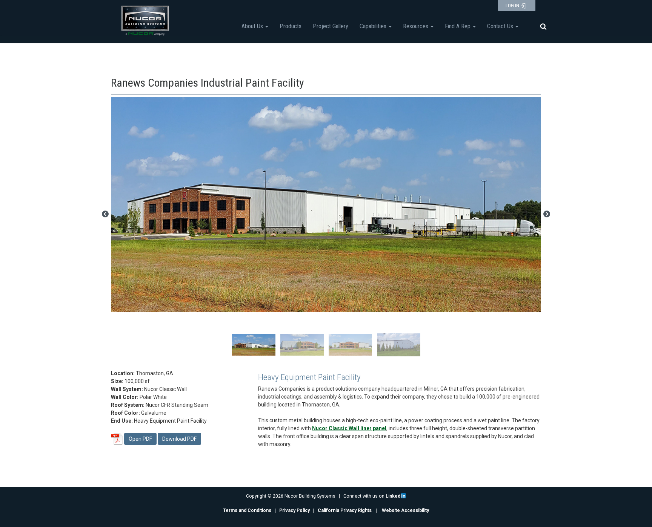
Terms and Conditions (247, 510)
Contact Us (501, 26)
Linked (393, 496)
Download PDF (179, 439)
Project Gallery (330, 26)
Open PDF (140, 439)
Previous (105, 214)
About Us (252, 26)
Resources (416, 26)
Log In (513, 5)
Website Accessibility (405, 510)
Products (290, 26)
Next (547, 214)
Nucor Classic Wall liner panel (349, 428)
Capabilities (374, 26)
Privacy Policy (294, 510)
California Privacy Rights (345, 510)
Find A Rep (458, 26)
